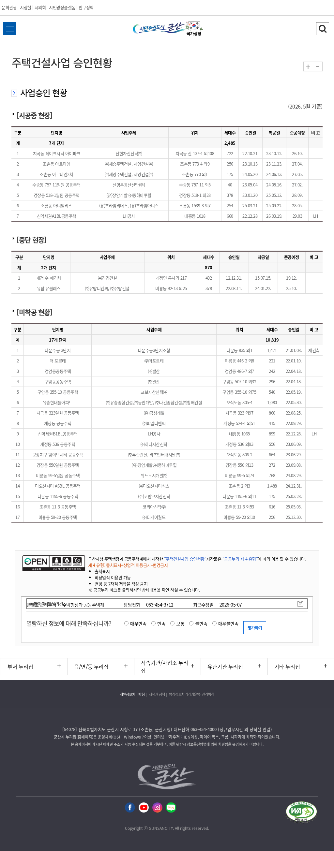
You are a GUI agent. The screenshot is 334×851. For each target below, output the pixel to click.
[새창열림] (194, 29)
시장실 (25, 7)
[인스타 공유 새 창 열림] (157, 807)
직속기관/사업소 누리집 (164, 666)
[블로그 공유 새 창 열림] (171, 807)
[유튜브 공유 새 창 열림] (144, 807)
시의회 (40, 7)
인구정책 (86, 7)
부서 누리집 (20, 666)
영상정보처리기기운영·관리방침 (191, 694)
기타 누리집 (287, 666)
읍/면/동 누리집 (91, 666)
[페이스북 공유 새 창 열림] (130, 807)
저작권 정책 (157, 694)
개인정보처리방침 (132, 694)
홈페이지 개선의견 (46, 603)
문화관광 (9, 7)
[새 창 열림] (53, 563)
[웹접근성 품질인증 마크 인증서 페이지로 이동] (301, 813)
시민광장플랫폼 (62, 7)
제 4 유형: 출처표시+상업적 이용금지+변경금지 (128, 565)
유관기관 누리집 (225, 666)
